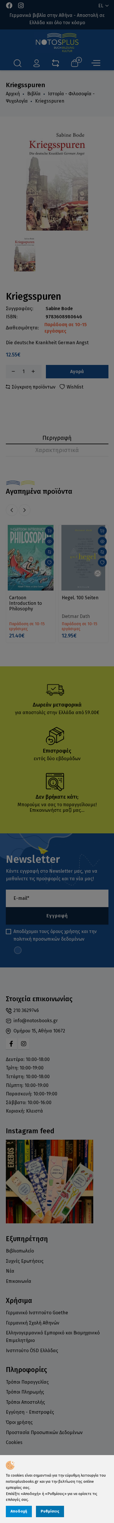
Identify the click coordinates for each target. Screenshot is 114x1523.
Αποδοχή (19, 1511)
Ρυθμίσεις (50, 1511)
